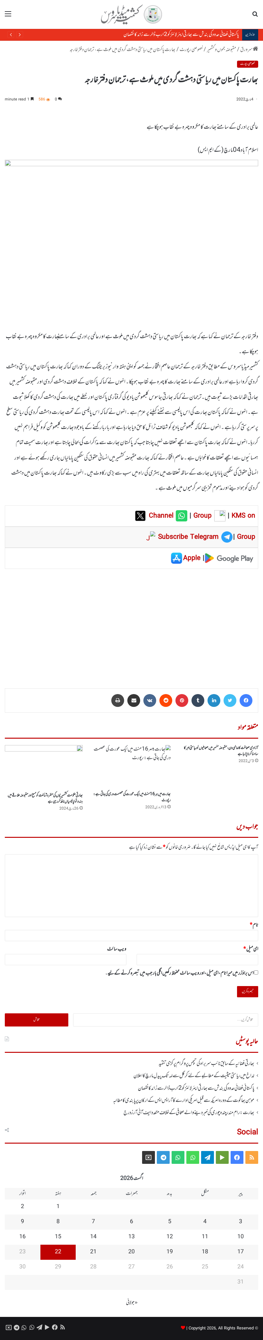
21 (93, 1252)
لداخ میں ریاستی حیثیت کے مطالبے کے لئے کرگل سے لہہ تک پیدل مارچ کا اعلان (193, 1076)
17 (240, 1252)
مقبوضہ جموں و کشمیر (221, 50)
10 (240, 1237)
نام (254, 925)
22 (58, 1252)
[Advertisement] (131, 624)
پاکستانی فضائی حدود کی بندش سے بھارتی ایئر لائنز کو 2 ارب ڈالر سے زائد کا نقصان (196, 1088)
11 (205, 1237)
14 (93, 1237)
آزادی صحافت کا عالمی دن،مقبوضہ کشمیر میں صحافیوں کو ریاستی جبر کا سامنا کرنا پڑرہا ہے (221, 751)
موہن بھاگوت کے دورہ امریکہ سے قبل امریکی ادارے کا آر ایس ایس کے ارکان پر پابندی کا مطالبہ (162, 34)
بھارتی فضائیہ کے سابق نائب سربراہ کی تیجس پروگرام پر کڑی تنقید (206, 1064)
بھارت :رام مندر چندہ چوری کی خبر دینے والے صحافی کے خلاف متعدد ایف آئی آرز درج (188, 1113)
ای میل (250, 949)
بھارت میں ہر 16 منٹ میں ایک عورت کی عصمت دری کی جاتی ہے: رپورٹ (132, 797)
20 (131, 1252)
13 (131, 1237)
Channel (162, 516)
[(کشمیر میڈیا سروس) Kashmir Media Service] (131, 14)
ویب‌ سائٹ (116, 949)
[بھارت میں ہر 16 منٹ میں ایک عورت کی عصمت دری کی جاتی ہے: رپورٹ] (131, 766)
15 (58, 1237)
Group (201, 516)
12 (169, 1237)
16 (22, 1237)
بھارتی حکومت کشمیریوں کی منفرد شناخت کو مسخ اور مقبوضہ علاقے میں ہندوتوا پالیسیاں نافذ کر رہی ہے (45, 798)
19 (169, 1252)
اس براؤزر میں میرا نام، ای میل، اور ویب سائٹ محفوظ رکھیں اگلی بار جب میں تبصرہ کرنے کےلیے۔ (179, 973)
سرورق (246, 50)
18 (205, 1252)
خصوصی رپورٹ (191, 50)
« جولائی (132, 1303)
